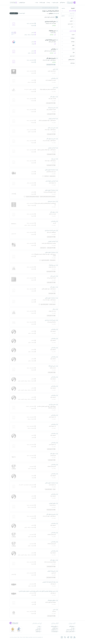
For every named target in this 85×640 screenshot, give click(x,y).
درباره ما (39, 626)
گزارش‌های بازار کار (55, 631)
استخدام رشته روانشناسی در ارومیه (50, 11)
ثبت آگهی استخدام (13, 13)
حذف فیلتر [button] (63, 15)
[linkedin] (71, 637)
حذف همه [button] (63, 8)
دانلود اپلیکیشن (38, 629)
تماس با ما (39, 628)
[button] (67, 18)
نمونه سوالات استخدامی (70, 629)
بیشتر (37, 2)
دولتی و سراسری (55, 2)
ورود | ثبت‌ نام (12, 2)
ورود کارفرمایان (55, 628)
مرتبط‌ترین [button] (50, 13)
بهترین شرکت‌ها (42, 2)
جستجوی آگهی (62, 2)
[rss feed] (74, 637)
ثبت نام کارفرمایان (54, 629)
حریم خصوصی (38, 631)
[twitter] (65, 637)
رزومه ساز (48, 2)
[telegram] (68, 637)
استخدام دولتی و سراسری (70, 631)
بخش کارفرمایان (22, 2)
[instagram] (62, 637)
